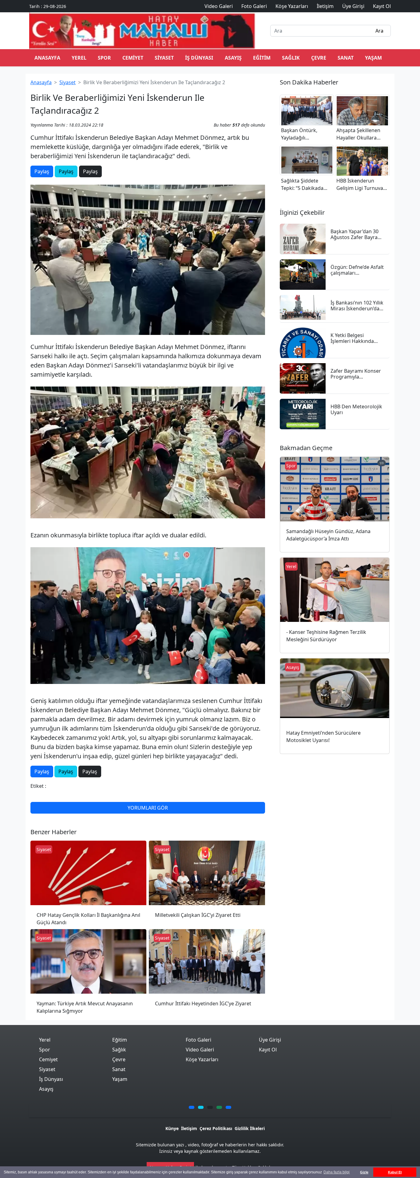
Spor (104, 57)
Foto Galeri (198, 1039)
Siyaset (164, 57)
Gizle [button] (364, 1172)
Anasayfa (41, 82)
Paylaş (41, 171)
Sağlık (291, 57)
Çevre (318, 57)
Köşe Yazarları (202, 1059)
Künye (172, 1128)
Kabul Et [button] (395, 1172)
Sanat (346, 57)
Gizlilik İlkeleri (250, 1128)
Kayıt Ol (268, 1049)
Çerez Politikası (216, 1128)
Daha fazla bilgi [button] (336, 1172)
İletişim (189, 1128)
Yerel (79, 57)
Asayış (233, 57)
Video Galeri (200, 1049)
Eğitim (262, 57)
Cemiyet (132, 57)
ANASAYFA (47, 57)
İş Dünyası (199, 57)
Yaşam (373, 57)
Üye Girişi (270, 1039)
